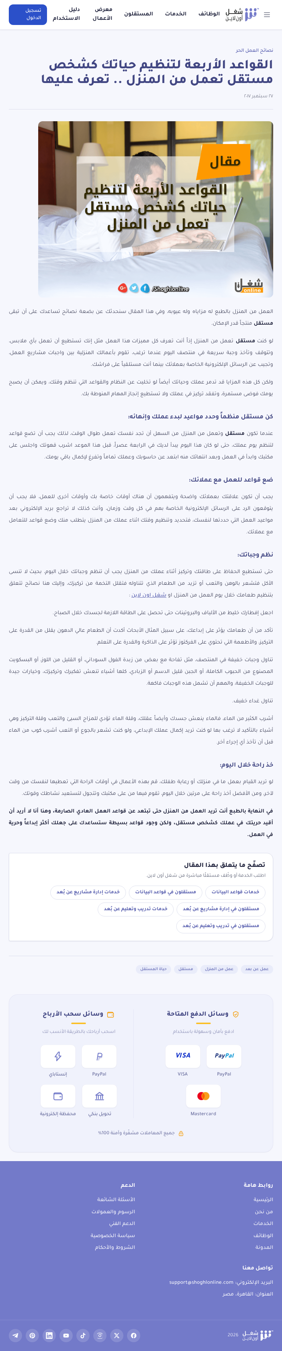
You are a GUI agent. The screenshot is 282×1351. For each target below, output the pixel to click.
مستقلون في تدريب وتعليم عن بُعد (220, 926)
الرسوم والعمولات (113, 1212)
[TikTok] (83, 1335)
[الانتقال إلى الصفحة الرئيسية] (242, 14)
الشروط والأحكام (115, 1248)
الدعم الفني (122, 1224)
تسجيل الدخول (33, 14)
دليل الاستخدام (66, 14)
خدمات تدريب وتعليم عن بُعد (135, 909)
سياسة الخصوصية (113, 1236)
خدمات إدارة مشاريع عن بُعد (88, 892)
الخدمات (176, 15)
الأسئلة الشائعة (116, 1200)
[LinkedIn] (49, 1335)
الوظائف (209, 15)
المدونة (264, 1248)
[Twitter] (116, 1335)
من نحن (264, 1212)
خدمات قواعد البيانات (235, 892)
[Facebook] (133, 1335)
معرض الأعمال (102, 14)
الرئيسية (263, 1200)
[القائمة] (267, 14)
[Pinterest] (32, 1335)
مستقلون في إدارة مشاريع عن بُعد (221, 909)
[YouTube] (66, 1335)
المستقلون (138, 15)
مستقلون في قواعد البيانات (165, 892)
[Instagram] (99, 1335)
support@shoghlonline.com (201, 1283)
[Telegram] (15, 1335)
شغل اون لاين (148, 596)
